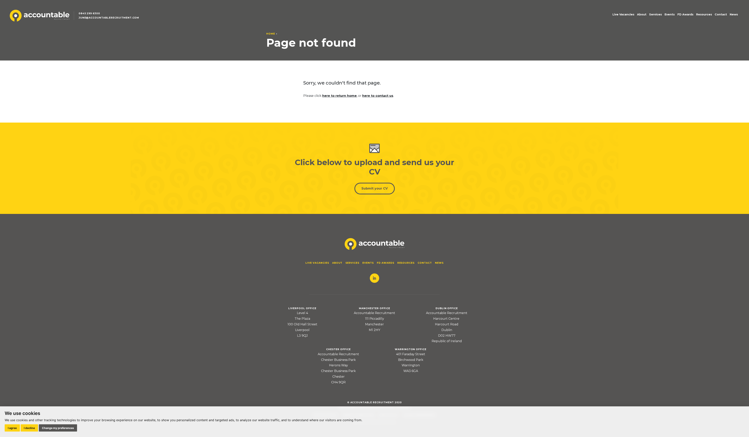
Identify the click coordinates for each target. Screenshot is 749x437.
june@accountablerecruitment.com (109, 17)
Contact (721, 14)
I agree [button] (12, 428)
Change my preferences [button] (58, 428)
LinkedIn (374, 278)
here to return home (339, 96)
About (641, 14)
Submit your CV (374, 188)
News (734, 14)
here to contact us (377, 96)
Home (270, 33)
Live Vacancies (623, 14)
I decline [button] (29, 428)
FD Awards (685, 14)
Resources (704, 14)
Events (670, 14)
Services (655, 14)
